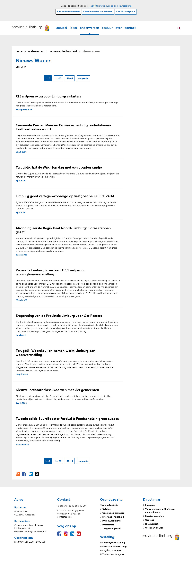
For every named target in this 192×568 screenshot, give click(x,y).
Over (118, 28)
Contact (130, 28)
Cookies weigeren (125, 11)
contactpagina (64, 516)
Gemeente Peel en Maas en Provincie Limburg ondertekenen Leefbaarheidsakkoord (63, 127)
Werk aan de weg (154, 527)
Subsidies (150, 505)
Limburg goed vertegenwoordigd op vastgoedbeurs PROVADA (65, 196)
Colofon (106, 509)
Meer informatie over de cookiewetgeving (110, 5)
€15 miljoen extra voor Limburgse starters (48, 96)
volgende (83, 79)
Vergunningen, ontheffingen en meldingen (160, 510)
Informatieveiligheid (113, 516)
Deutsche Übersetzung (114, 546)
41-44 (70, 78)
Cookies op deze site (113, 513)
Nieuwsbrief (151, 523)
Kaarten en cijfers (154, 516)
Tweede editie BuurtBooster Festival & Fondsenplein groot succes (67, 419)
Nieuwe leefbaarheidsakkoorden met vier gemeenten (57, 390)
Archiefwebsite (110, 505)
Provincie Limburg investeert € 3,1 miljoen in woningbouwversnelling (50, 272)
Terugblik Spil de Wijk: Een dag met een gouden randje (59, 167)
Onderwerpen (89, 28)
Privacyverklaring (111, 520)
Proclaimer (108, 524)
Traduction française (113, 554)
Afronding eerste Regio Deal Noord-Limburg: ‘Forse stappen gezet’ (63, 230)
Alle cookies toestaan (68, 11)
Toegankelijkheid (111, 528)
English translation (112, 550)
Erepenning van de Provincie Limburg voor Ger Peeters (59, 316)
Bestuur (107, 28)
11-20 (58, 78)
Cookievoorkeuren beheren (97, 11)
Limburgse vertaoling (113, 542)
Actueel (61, 28)
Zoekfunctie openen (179, 28)
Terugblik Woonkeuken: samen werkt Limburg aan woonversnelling (55, 353)
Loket (73, 28)
